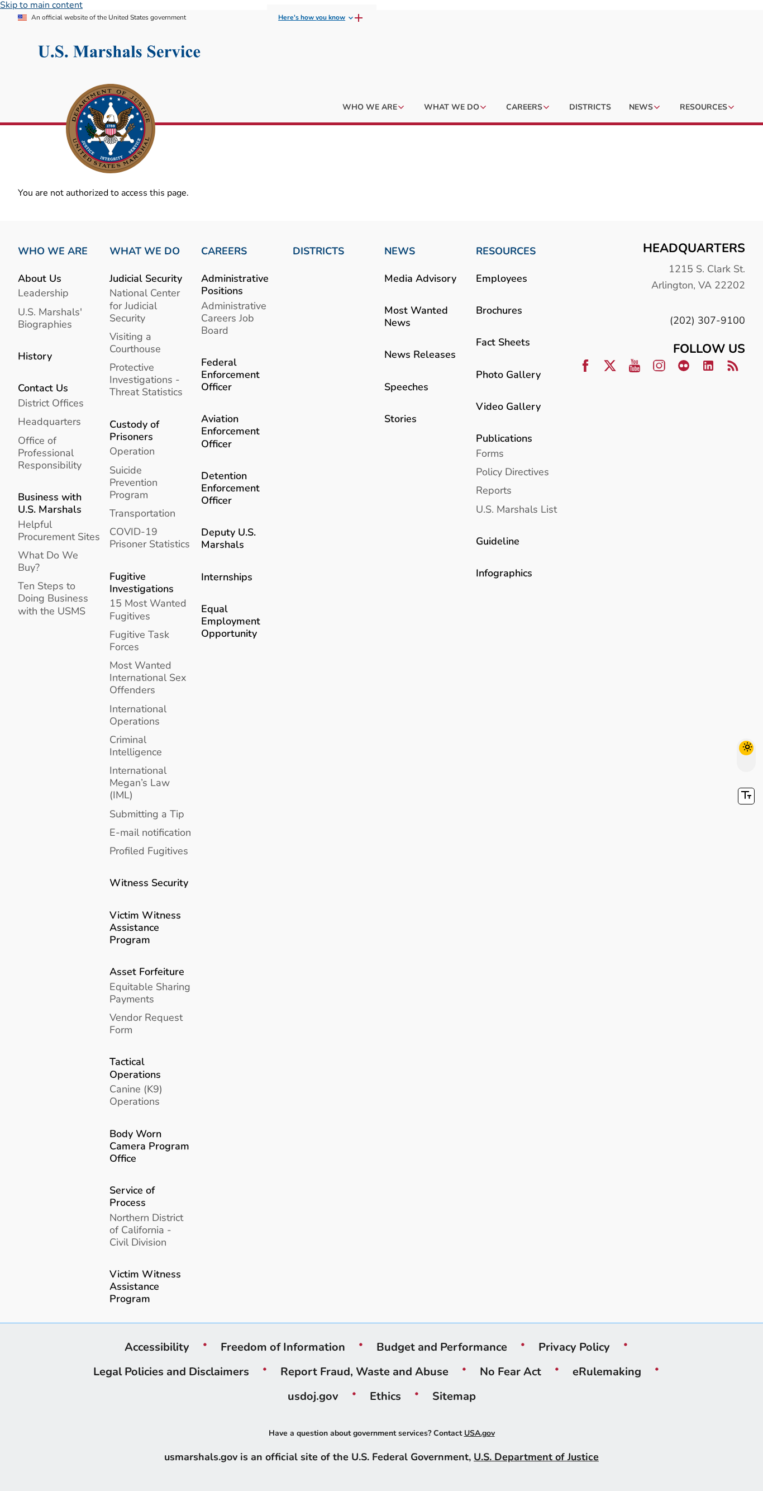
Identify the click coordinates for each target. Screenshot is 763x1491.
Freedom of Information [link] (283, 1347)
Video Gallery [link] (508, 406)
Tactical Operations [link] (135, 1067)
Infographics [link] (504, 573)
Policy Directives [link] (512, 472)
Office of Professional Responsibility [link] (50, 452)
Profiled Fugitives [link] (148, 851)
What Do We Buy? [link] (48, 561)
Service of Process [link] (132, 1196)
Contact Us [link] (43, 388)
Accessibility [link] (157, 1347)
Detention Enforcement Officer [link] (230, 487)
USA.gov (479, 1433)
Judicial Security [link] (145, 278)
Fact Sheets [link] (503, 342)
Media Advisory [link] (420, 278)
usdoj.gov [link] (313, 1396)
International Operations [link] (137, 715)
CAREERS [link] (224, 251)
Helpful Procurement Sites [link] (59, 530)
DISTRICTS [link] (318, 251)
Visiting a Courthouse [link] (135, 342)
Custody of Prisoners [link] (134, 430)
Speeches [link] (406, 387)
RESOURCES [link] (506, 251)
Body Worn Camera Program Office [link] (149, 1145)
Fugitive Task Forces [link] (139, 640)
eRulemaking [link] (607, 1371)
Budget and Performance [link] (441, 1347)
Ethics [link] (385, 1396)
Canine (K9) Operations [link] (136, 1095)
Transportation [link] (142, 513)
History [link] (35, 356)
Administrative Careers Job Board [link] (233, 318)
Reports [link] (494, 490)
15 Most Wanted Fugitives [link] (148, 609)
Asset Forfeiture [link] (146, 971)
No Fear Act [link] (510, 1371)
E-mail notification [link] (150, 832)
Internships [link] (226, 577)
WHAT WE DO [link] (144, 251)
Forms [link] (490, 453)
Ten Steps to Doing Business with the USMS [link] (53, 598)
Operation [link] (132, 451)
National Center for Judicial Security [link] (144, 305)
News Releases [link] (420, 354)
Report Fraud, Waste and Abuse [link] (364, 1371)
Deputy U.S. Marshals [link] (228, 538)
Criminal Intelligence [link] (135, 745)
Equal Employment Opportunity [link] (230, 621)
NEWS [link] (399, 251)
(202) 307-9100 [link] (707, 320)
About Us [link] (39, 278)
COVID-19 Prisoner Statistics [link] (149, 537)
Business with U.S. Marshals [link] (50, 503)
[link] (110, 130)
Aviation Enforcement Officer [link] (230, 430)
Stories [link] (400, 418)
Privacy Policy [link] (574, 1347)
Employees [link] (501, 278)
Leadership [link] (43, 293)
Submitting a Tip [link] (146, 814)
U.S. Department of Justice (536, 1457)
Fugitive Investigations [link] (141, 582)
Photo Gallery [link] (508, 374)
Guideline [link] (497, 541)
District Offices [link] (51, 403)
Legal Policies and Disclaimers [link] (171, 1371)
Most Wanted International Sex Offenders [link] (147, 677)
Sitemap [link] (454, 1396)
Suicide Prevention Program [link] (133, 482)
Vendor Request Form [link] (146, 1023)
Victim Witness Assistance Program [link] (145, 927)
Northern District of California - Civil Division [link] (146, 1229)
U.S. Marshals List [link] (516, 509)
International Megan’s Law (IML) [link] (139, 782)
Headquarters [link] (49, 421)
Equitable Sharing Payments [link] (149, 992)
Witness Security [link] (148, 882)
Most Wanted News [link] (416, 316)
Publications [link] (504, 438)
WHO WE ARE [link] (53, 251)
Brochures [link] (499, 310)
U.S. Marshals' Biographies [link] (50, 318)
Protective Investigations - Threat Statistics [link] (146, 379)
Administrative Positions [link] (235, 284)
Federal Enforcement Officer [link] (230, 374)
